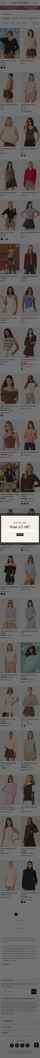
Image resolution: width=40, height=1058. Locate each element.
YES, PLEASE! (20, 534)
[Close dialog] (37, 517)
